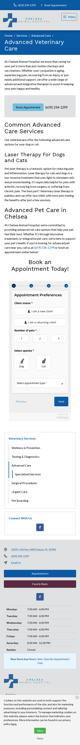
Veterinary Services (22, 438)
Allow (40, 730)
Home (8, 35)
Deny (40, 738)
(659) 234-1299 (56, 107)
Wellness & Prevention (26, 448)
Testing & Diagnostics (25, 456)
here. (14, 724)
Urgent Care (19, 491)
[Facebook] (40, 527)
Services (22, 35)
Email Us (16, 562)
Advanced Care (41, 35)
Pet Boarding (20, 500)
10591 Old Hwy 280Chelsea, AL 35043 (33, 549)
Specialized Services (28, 474)
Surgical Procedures (24, 483)
